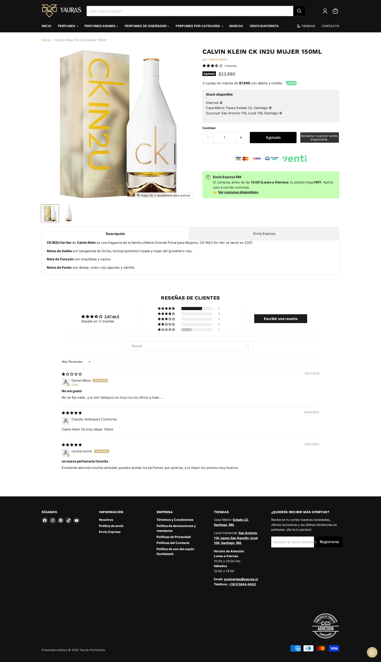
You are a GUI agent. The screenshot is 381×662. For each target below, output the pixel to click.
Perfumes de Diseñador (146, 26)
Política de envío (111, 526)
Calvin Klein (218, 59)
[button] (320, 137)
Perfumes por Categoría (198, 26)
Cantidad (208, 128)
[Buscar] (299, 11)
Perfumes (67, 26)
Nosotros (106, 519)
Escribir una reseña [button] (280, 318)
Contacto (330, 26)
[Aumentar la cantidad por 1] (241, 137)
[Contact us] (372, 652)
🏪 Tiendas (306, 26)
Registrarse (329, 542)
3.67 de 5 (111, 316)
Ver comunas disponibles (238, 192)
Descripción (115, 234)
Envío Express (264, 233)
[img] (72, 374)
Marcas (236, 26)
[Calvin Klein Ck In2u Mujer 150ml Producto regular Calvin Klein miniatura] (50, 213)
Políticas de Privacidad (174, 537)
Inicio (46, 26)
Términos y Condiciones (175, 519)
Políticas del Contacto (173, 543)
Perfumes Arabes (100, 26)
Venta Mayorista (264, 26)
